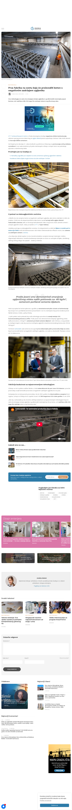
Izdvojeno (15, 555)
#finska (64, 495)
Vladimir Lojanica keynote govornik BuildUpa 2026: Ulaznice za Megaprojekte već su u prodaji (14, 701)
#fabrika (55, 495)
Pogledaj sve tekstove (41, 586)
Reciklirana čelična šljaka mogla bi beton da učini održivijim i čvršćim (30, 158)
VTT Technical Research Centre (17, 136)
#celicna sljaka (63, 493)
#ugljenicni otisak (45, 499)
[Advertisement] (23, 499)
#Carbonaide (51, 493)
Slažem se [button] (54, 805)
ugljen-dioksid (37, 138)
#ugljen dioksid (56, 497)
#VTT (55, 499)
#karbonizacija (44, 497)
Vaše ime (6, 658)
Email (27, 658)
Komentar (6, 641)
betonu (26, 232)
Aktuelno (57, 555)
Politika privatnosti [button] (45, 800)
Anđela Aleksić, (15, 94)
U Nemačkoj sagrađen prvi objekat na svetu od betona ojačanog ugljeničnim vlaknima (35, 155)
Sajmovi (23, 555)
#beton (42, 493)
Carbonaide (17, 329)
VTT (36, 225)
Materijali (12, 85)
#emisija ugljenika (44, 495)
